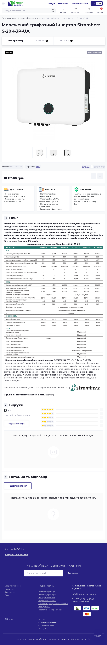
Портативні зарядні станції (50, 610)
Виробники (10, 592)
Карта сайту (10, 589)
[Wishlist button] (93, 176)
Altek (38, 167)
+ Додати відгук (16, 423)
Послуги (42, 628)
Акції (7, 595)
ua (100, 3)
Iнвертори (11, 18)
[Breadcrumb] (3, 18)
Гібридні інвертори (46, 598)
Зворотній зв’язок (12, 586)
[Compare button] (100, 176)
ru (94, 3)
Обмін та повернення (47, 622)
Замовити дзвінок (80, 3)
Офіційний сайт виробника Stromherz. (24, 394)
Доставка (16, 189)
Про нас (42, 619)
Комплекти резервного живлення (53, 604)
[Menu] (3, 3)
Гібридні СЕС (44, 607)
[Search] (53, 10)
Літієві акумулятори (47, 594)
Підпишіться (72, 573)
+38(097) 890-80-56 (16, 554)
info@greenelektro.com (84, 594)
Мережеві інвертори (27, 18)
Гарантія (86, 189)
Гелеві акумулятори (46, 591)
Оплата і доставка (46, 625)
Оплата (50, 189)
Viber (11, 619)
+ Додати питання (17, 486)
